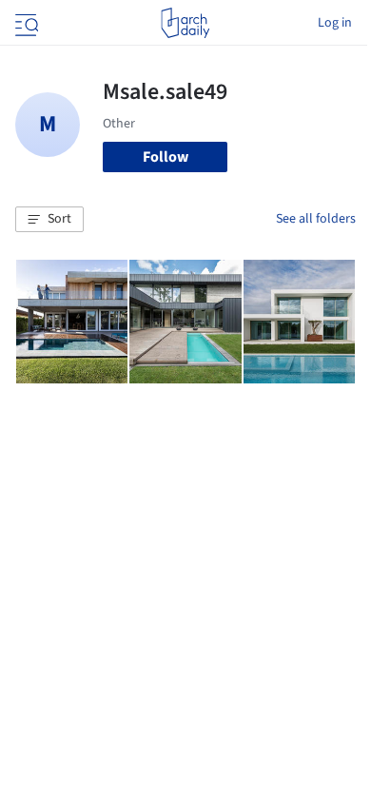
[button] (49, 219)
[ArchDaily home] (185, 23)
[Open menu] (24, 23)
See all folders (316, 218)
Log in (335, 22)
